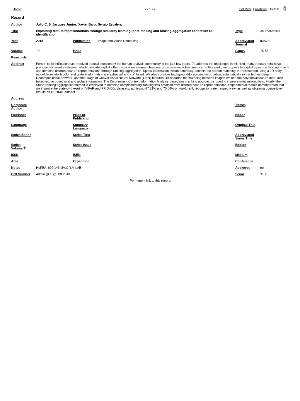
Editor (240, 115)
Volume (17, 51)
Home (17, 9)
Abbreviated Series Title (244, 136)
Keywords (19, 57)
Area (14, 161)
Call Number (20, 174)
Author (16, 24)
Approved (242, 167)
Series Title (81, 135)
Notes (15, 167)
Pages (240, 51)
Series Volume (17, 146)
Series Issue (82, 144)
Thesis (240, 105)
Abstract (17, 63)
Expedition (81, 161)
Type (239, 31)
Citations (261, 9)
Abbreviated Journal (244, 42)
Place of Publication (82, 116)
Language (19, 125)
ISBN (77, 154)
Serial (239, 174)
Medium (241, 154)
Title (14, 31)
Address (17, 98)
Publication (82, 41)
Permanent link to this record (150, 180)
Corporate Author (19, 106)
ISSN (14, 154)
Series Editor (21, 135)
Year (14, 41)
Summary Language (80, 126)
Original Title (245, 125)
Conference (244, 161)
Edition (240, 144)
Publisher (18, 115)
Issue (77, 51)
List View (245, 9)
